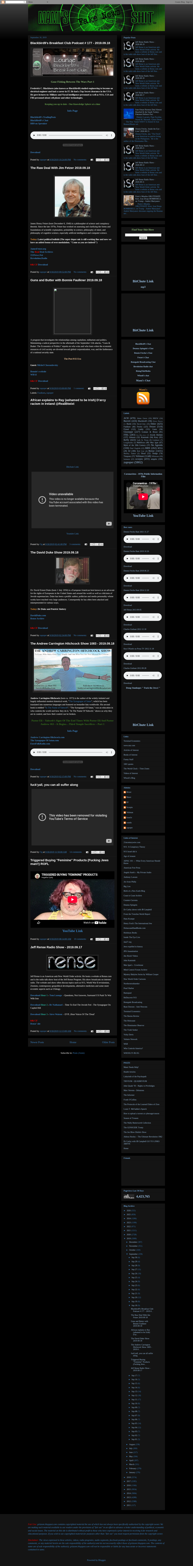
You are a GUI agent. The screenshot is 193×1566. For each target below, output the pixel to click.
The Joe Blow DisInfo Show (135, 1132)
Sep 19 (135, 1301)
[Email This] (97, 159)
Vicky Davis (128, 1035)
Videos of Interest (131, 773)
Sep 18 (135, 1305)
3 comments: (75, 544)
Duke (153, 423)
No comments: (80, 159)
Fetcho (139, 427)
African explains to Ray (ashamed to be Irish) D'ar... (140, 1332)
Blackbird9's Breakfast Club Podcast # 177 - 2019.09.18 (70, 43)
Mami (128, 797)
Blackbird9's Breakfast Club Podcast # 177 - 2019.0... (142, 1310)
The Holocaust (129, 1021)
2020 (129, 1235)
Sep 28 (135, 1265)
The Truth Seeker (131, 1030)
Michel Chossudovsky (47, 365)
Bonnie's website (38, 371)
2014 (129, 1493)
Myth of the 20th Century (135, 445)
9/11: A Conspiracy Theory (134, 847)
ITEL (126, 434)
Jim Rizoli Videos (131, 956)
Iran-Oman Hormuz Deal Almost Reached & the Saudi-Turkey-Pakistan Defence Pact (148, 112)
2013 (129, 1497)
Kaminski (145, 437)
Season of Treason (131, 1118)
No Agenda (157, 445)
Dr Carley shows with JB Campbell (138, 910)
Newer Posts (37, 1042)
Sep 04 (135, 1427)
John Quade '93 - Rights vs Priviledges (139, 1086)
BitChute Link (143, 281)
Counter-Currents (130, 900)
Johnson (132, 437)
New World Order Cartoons (135, 979)
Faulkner (41, 393)
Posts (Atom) (78, 1053)
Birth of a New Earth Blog (134, 891)
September (133, 1254)
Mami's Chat (143, 380)
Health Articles (129, 1072)
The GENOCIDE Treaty (133, 1127)
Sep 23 (135, 1285)
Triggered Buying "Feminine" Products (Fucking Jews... (140, 1362)
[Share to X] (102, 159)
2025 (129, 1214)
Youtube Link (72, 533)
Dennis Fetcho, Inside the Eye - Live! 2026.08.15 (148, 130)
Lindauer (156, 440)
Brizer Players (158, 421)
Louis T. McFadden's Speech (135, 1109)
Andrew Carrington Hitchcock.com (47, 737)
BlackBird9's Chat (39, 120)
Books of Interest (130, 755)
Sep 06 (135, 1419)
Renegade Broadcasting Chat (143, 362)
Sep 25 (135, 1277)
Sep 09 (135, 1407)
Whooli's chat (143, 376)
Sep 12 (135, 1395)
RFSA (160, 448)
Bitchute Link (72, 467)
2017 (129, 1481)
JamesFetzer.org (38, 249)
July (131, 1448)
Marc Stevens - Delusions (134, 1090)
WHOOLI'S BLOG (131, 1053)
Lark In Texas (142, 440)
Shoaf (143, 453)
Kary (156, 437)
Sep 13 (135, 1391)
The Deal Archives (41, 252)
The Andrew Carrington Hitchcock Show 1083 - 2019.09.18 (72, 643)
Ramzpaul (128, 993)
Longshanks (128, 443)
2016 (129, 1485)
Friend (126, 429)
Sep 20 (135, 1297)
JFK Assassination (131, 951)
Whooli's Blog (129, 778)
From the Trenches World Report (137, 914)
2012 (129, 1501)
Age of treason (129, 856)
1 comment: (79, 388)
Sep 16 (135, 1379)
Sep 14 (135, 1387)
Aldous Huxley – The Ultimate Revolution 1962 (143, 1137)
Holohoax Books (130, 933)
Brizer (128, 792)
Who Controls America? (133, 1048)
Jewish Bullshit (156, 435)
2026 (129, 1211)
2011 (129, 1505)
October (132, 1250)
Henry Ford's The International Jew (138, 923)
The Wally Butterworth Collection (137, 1123)
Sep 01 (135, 1439)
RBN (147, 448)
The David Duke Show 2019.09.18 (54, 552)
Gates (154, 429)
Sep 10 (135, 1403)
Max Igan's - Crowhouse (133, 965)
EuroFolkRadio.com (40, 743)
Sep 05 (135, 1423)
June (131, 1452)
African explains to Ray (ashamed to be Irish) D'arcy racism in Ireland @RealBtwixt (68, 401)
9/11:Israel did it (130, 852)
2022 (129, 1226)
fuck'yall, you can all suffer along (54, 785)
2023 (129, 1223)
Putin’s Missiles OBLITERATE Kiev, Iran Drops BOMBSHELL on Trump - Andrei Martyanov (148, 198)
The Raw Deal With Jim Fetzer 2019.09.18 (60, 168)
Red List (140, 451)
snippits (154, 459)
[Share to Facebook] (105, 159)
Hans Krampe (129, 919)
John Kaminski (129, 960)
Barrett (127, 421)
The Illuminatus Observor (134, 1025)
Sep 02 (135, 1435)
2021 (129, 1230)
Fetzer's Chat (143, 357)
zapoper (43, 159)
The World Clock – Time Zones (136, 769)
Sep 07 (135, 1415)
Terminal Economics (132, 741)
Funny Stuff (128, 759)
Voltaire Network (130, 1039)
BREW (155, 418)
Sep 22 (135, 1289)
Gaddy (140, 429)
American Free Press (132, 868)
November (133, 1246)
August (132, 1444)
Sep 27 (135, 1269)
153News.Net (36, 255)
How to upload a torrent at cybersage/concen (141, 1113)
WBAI (33, 374)
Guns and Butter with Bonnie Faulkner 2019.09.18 (66, 280)
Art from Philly (130, 882)
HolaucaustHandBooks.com (135, 928)
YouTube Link (72, 931)
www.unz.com (129, 745)
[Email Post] (91, 159)
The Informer (129, 1095)
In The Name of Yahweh (56, 707)
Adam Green (142, 418)
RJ (129, 451)
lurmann (127, 459)
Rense (151, 451)
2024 (129, 1218)
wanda (129, 823)
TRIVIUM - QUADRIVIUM (135, 1081)
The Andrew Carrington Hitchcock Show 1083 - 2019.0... (141, 1347)
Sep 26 (135, 1274)
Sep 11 (134, 1399)
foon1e (129, 817)
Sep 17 (135, 1375)
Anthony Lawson (130, 877)
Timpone (127, 456)
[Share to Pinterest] (108, 159)
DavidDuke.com (38, 615)
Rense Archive (37, 618)
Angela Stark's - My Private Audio (137, 872)
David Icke (141, 424)
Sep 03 (135, 1431)
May (131, 1456)
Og (41, 544)
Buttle (129, 424)
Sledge (155, 453)
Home (73, 1042)
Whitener (155, 456)
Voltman (140, 456)
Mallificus (141, 442)
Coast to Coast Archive (133, 896)
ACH (126, 418)
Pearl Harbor (129, 988)
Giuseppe (128, 431)
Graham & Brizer (150, 432)
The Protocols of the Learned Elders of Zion (141, 1104)
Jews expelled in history (133, 947)
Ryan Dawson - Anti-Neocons (135, 1007)
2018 (129, 1477)
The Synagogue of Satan (80, 701)
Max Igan (154, 442)
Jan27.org (127, 942)
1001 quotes (128, 764)
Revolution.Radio (38, 258)
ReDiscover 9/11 (130, 998)
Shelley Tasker (130, 453)
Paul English (135, 448)
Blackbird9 (142, 421)
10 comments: (80, 939)
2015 (129, 1489)
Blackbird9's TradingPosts (43, 117)
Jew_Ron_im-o (141, 435)
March (132, 1464)
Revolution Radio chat (143, 367)
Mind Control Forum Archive (135, 970)
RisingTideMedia (143, 371)
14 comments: (76, 852)
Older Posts (108, 1042)
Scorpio (129, 807)
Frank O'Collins (130, 1100)
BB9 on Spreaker (38, 123)
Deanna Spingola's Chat (143, 348)
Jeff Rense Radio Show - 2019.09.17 (56, 947)
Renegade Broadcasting (133, 1002)
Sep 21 (135, 1293)
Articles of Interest (131, 750)
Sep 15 (135, 1383)
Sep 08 (135, 1411)
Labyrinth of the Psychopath (135, 1076)
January (132, 1472)
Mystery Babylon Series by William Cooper (141, 974)
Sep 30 (135, 1257)
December (133, 1242)
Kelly (126, 440)
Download (35, 152)
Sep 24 (135, 1281)
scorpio (139, 459)
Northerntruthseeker (132, 984)
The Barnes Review (131, 1016)
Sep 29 (135, 1262)
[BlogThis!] (99, 159)
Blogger (101, 1560)
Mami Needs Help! (131, 1067)
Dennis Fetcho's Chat (143, 353)
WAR (126, 1044)
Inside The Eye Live (132, 937)
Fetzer (152, 426)
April (131, 1460)
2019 (129, 1238)
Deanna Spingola (130, 905)
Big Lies (127, 886)
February (133, 1468)
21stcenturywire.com (132, 842)
